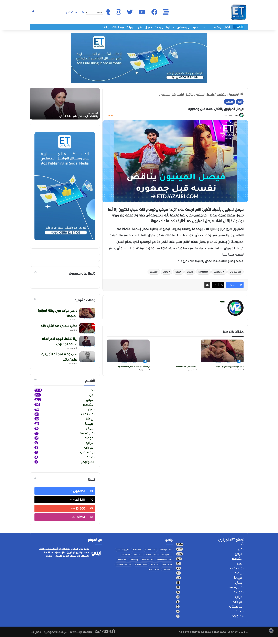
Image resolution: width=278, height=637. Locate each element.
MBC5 (126, 554)
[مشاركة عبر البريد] (207, 285)
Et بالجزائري (235, 272)
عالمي (165, 272)
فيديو (204, 27)
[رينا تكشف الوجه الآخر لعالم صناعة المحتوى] (128, 352)
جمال (148, 27)
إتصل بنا (36, 632)
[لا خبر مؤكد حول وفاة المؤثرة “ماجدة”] (222, 352)
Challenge (166, 549)
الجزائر (189, 272)
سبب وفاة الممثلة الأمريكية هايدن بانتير (59, 356)
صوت (177, 272)
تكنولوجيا (87, 462)
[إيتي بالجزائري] (238, 12)
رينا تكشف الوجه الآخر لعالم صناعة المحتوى (133, 366)
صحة (90, 457)
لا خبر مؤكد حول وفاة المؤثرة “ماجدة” (229, 366)
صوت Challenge (123, 564)
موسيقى (183, 27)
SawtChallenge (164, 559)
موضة (159, 27)
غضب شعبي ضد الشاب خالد (186, 366)
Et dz (137, 549)
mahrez (151, 554)
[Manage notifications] (271, 630)
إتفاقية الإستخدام (81, 632)
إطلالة (134, 559)
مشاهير (216, 27)
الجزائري (167, 564)
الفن (154, 564)
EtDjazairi (203, 272)
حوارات (131, 27)
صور (195, 27)
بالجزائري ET (141, 564)
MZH (236, 115)
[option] (65, 104)
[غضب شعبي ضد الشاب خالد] (175, 352)
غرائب (90, 442)
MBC (138, 554)
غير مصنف (86, 433)
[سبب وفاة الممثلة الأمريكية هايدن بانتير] (87, 356)
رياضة (105, 27)
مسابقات (118, 27)
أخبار (227, 27)
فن (140, 27)
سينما (170, 27)
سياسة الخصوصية (55, 632)
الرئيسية (234, 94)
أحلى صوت (147, 559)
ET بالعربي (218, 272)
